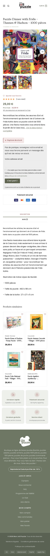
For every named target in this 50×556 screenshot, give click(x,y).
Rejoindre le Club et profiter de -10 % (25, 469)
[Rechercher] (8, 6)
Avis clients (25, 502)
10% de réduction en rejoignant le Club (16, 110)
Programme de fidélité (25, 493)
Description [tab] (25, 214)
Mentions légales (12, 541)
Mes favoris (25, 525)
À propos (25, 481)
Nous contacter (25, 485)
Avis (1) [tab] (25, 219)
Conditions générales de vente (32, 541)
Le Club (25, 498)
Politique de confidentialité (25, 546)
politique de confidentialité (17, 176)
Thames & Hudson (10, 27)
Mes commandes (25, 517)
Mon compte (25, 513)
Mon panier (25, 521)
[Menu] (4, 6)
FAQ (25, 489)
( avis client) (20, 99)
